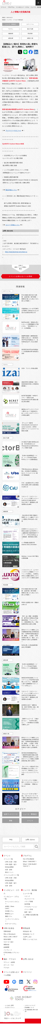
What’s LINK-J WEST (10, 937)
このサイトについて (29, 1005)
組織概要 (6, 947)
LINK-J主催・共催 (11, 862)
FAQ (10, 839)
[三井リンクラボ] (29, 988)
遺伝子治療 (30, 29)
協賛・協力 (27, 912)
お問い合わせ (30, 839)
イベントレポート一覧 (11, 875)
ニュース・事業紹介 (10, 24)
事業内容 (6, 944)
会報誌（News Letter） (9, 907)
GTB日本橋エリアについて (11, 953)
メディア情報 (28, 901)
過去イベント (9, 872)
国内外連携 (7, 939)
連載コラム (8, 916)
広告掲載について (29, 1007)
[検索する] (36, 846)
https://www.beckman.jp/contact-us (16, 252)
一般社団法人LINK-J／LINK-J (6, 2)
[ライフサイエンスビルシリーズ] (11, 988)
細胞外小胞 (30, 38)
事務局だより (9, 914)
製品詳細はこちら (11, 190)
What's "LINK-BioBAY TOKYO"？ (30, 865)
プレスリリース (29, 899)
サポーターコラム (10, 924)
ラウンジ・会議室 (9, 962)
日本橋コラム (9, 911)
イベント (30, 820)
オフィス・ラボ (9, 965)
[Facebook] (14, 982)
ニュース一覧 (27, 893)
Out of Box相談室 (28, 859)
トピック (27, 896)
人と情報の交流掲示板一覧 (30, 916)
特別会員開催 (9, 867)
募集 (10, 820)
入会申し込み (27, 937)
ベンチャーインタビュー (12, 920)
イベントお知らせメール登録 (11, 973)
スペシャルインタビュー (12, 902)
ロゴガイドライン (10, 1007)
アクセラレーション (30, 907)
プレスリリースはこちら (13, 130)
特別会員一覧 (27, 931)
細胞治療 (10, 38)
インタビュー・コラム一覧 (11, 898)
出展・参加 (8, 869)
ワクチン (10, 29)
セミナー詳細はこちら (12, 225)
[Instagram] (35, 982)
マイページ (27, 972)
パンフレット (8, 950)
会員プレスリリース (11, 814)
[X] (29, 982)
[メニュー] (38, 2)
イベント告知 (28, 909)
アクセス (6, 967)
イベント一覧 (8, 859)
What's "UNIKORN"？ (30, 861)
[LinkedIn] (21, 982)
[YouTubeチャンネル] (6, 982)
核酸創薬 (10, 33)
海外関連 (27, 904)
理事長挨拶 (7, 931)
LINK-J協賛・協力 (11, 864)
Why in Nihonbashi (9, 934)
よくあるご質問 (9, 1005)
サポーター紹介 (9, 942)
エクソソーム (30, 24)
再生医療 (30, 33)
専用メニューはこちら (30, 939)
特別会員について (28, 934)
